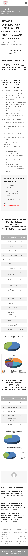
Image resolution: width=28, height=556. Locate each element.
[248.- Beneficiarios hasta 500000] (14, 438)
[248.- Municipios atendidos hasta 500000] (14, 454)
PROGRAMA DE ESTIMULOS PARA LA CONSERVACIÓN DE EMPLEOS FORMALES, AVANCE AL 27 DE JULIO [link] (14, 505)
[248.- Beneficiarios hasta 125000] (14, 344)
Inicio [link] (3, 12)
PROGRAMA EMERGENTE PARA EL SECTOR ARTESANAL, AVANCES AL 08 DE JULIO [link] (6, 536)
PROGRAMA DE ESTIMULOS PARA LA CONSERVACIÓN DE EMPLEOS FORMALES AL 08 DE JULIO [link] (20, 536)
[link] (5, 3)
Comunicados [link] (10, 12)
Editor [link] (18, 42)
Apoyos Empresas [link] (9, 44)
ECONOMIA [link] (19, 44)
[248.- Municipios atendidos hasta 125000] (14, 364)
